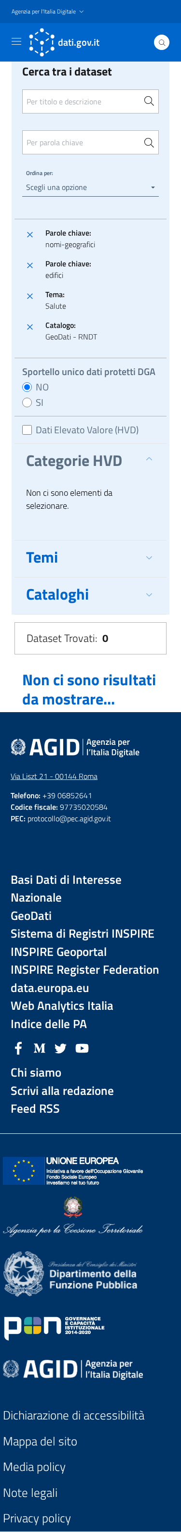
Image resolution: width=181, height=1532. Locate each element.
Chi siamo (36, 1072)
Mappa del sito (40, 1441)
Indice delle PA (49, 1024)
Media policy (34, 1467)
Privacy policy (37, 1518)
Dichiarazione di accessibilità (73, 1415)
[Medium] (39, 1047)
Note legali (30, 1493)
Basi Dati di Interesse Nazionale (66, 889)
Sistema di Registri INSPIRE (82, 933)
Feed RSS (35, 1109)
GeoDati (31, 916)
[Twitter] (61, 1047)
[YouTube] (82, 1047)
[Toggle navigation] (16, 41)
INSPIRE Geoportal (59, 952)
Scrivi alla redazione (62, 1091)
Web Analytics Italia (62, 1006)
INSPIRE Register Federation (85, 970)
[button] (49, 11)
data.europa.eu (50, 988)
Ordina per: (39, 172)
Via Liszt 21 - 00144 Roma (54, 776)
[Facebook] (18, 1047)
